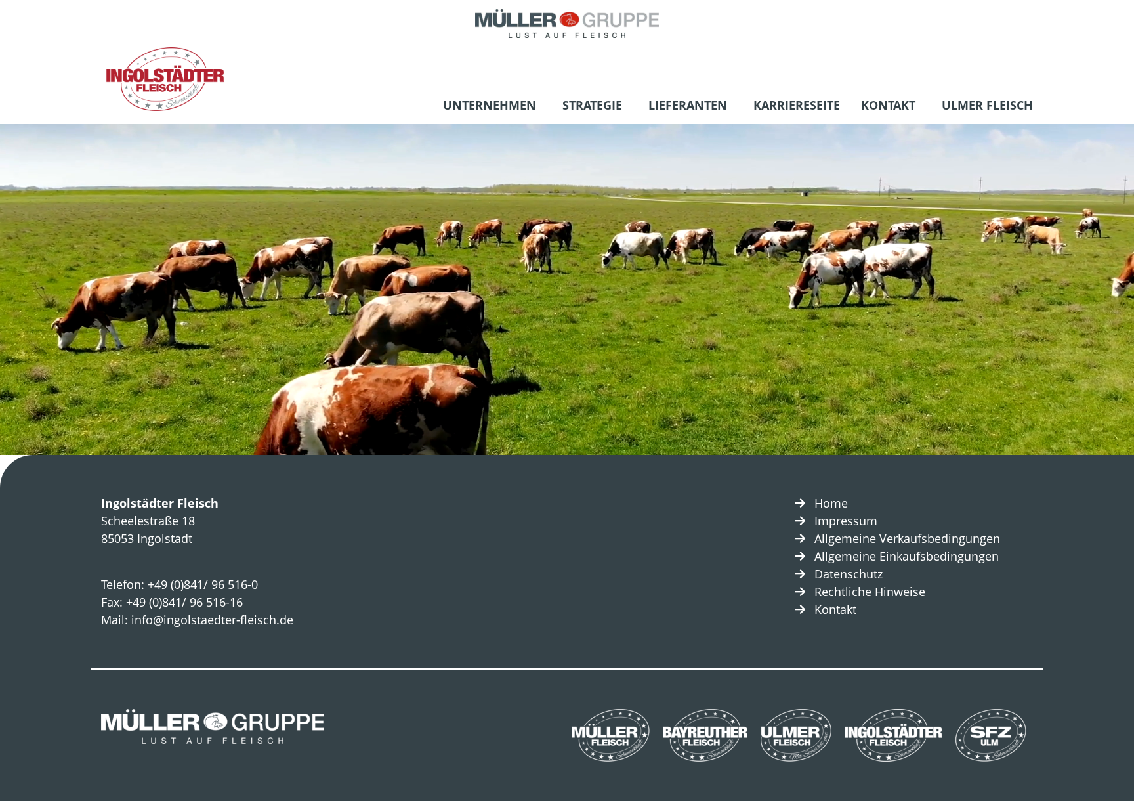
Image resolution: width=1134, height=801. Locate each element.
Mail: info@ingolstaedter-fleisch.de (197, 620)
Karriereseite (796, 105)
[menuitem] (492, 106)
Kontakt (888, 105)
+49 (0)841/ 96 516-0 (203, 584)
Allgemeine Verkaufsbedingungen (907, 538)
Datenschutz (848, 574)
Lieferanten (687, 105)
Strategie (592, 105)
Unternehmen (489, 105)
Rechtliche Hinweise (869, 591)
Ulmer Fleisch (987, 105)
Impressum (845, 521)
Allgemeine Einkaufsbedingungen (906, 556)
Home (831, 503)
